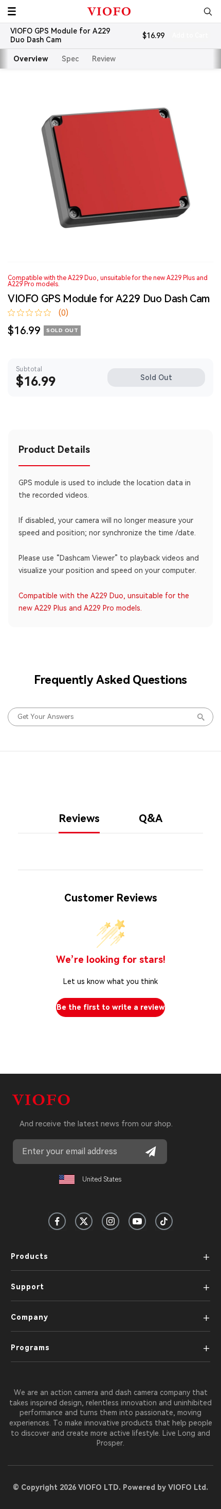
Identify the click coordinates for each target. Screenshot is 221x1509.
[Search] (207, 11)
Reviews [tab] (79, 818)
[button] (12, 11)
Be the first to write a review (111, 1007)
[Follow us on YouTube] (137, 1221)
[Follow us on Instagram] (110, 1221)
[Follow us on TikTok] (164, 1221)
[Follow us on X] (84, 1221)
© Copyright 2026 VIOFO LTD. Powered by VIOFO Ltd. (110, 1487)
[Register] (150, 1151)
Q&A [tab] (150, 818)
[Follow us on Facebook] (57, 1221)
